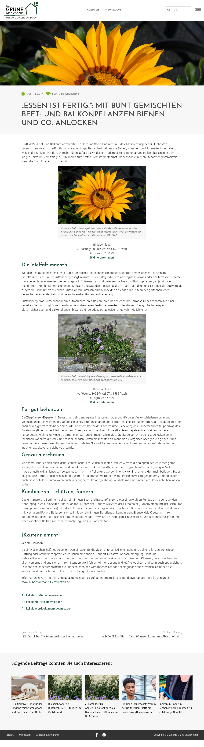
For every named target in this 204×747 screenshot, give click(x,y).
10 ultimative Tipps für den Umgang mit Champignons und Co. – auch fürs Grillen (27, 708)
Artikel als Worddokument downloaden (47, 608)
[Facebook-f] (96, 735)
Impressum (25, 734)
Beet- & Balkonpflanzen (65, 93)
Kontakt (9, 734)
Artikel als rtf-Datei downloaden (42, 601)
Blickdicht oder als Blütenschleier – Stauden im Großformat (64, 708)
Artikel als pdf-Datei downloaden (42, 595)
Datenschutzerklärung (47, 734)
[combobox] (178, 10)
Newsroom (113, 10)
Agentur (93, 10)
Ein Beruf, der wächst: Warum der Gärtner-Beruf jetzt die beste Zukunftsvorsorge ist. (139, 708)
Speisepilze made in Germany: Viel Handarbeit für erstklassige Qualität (175, 708)
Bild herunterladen (102, 257)
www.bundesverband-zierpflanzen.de (46, 582)
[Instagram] (104, 735)
